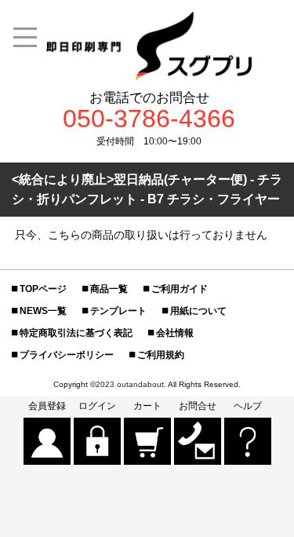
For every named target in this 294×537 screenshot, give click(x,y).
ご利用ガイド (179, 288)
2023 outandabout (130, 384)
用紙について (198, 310)
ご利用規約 (160, 354)
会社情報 (175, 332)
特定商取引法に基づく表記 (76, 332)
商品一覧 (109, 288)
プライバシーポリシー (67, 354)
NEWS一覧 (43, 310)
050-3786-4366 (149, 119)
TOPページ (43, 288)
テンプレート (118, 310)
